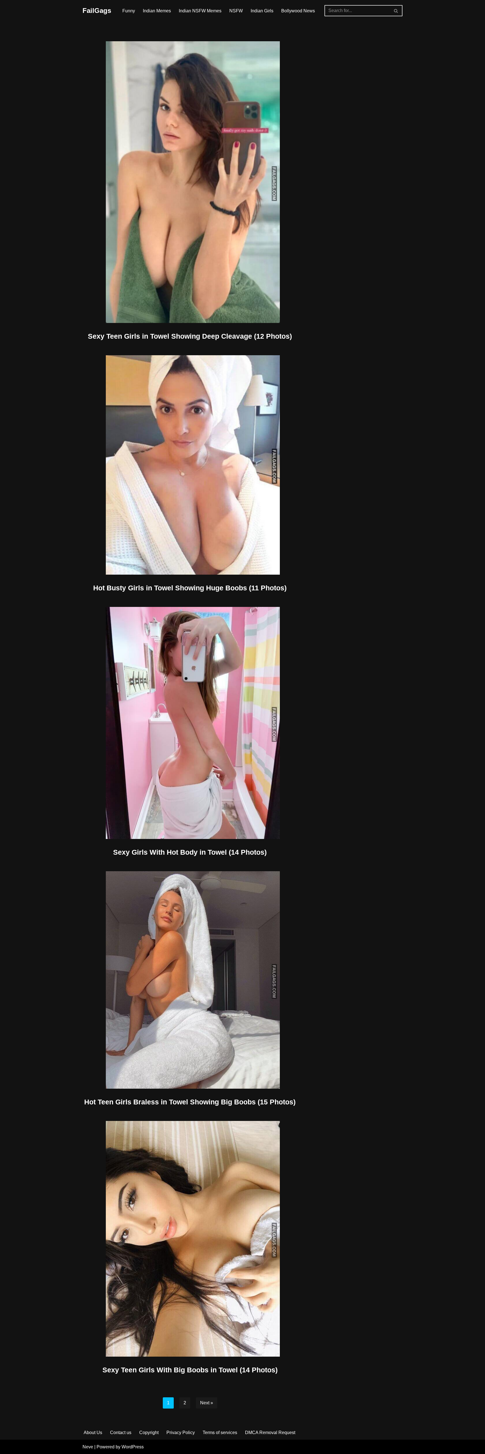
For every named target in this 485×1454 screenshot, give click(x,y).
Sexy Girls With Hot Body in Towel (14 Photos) (190, 852)
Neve (88, 1446)
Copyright (149, 1432)
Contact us (120, 1432)
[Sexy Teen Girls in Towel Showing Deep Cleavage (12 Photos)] (190, 182)
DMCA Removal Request (270, 1432)
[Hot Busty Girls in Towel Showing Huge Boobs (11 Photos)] (190, 464)
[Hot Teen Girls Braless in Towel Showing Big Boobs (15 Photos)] (190, 979)
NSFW (236, 10)
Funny (128, 10)
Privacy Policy (180, 1432)
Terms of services (220, 1432)
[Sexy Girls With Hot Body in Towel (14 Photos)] (190, 723)
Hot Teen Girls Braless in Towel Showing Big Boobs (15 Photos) (190, 1102)
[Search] (396, 10)
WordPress (133, 1446)
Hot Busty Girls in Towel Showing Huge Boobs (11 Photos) (190, 588)
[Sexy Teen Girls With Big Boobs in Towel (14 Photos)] (190, 1238)
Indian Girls (262, 10)
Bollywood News (298, 10)
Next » (206, 1402)
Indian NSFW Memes (200, 10)
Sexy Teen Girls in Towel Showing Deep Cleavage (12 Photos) (190, 336)
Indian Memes (157, 10)
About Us (93, 1432)
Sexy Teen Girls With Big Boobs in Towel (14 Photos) (190, 1370)
